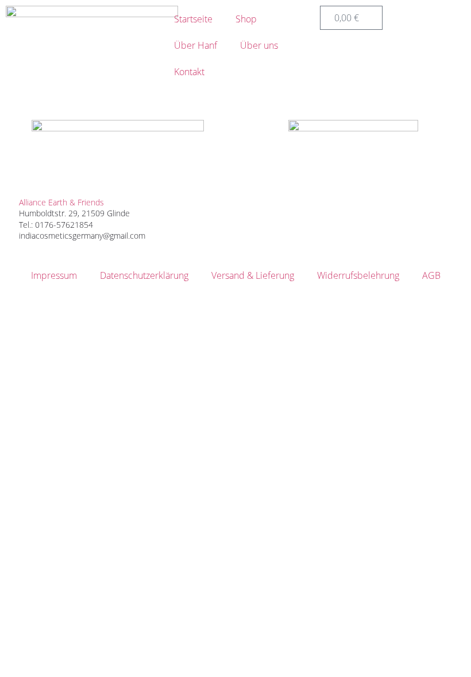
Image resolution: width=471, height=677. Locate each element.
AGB (431, 275)
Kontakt (189, 71)
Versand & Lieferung (252, 275)
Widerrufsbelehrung (358, 275)
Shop (246, 19)
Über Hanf (195, 45)
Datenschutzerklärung (144, 275)
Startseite (193, 19)
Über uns (259, 45)
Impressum (54, 275)
